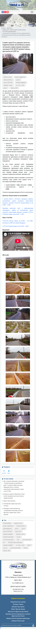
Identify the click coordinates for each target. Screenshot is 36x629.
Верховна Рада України (18, 607)
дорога (18, 79)
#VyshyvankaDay (7, 523)
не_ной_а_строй (20, 85)
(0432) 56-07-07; (18, 591)
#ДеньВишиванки (7, 528)
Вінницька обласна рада (18, 621)
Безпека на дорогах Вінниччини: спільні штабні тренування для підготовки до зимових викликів (14, 496)
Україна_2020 (14, 88)
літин (18, 539)
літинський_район (26, 539)
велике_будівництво (20, 77)
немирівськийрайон (8, 545)
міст (4, 542)
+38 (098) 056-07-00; (18, 589)
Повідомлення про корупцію (18, 602)
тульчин (5, 548)
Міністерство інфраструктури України (18, 611)
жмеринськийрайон (21, 82)
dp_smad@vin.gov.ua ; (18, 583)
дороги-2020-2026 (8, 82)
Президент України (18, 604)
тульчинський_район (15, 548)
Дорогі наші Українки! (9, 501)
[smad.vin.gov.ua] (18, 566)
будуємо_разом (8, 77)
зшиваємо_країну (8, 85)
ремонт (5, 88)
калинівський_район (8, 537)
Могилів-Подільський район (15, 542)
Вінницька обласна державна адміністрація (18, 618)
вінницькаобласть (8, 79)
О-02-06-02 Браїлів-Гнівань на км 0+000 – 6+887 (16, 226)
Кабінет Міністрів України (18, 609)
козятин (18, 537)
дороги (23, 528)
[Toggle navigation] (32, 12)
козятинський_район (8, 539)
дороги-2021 (18, 531)
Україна (25, 548)
